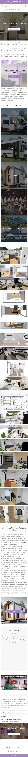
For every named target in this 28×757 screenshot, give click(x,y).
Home (7, 9)
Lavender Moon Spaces (6, 6)
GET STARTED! (14, 734)
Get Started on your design (14, 611)
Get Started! (14, 29)
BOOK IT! (14, 76)
